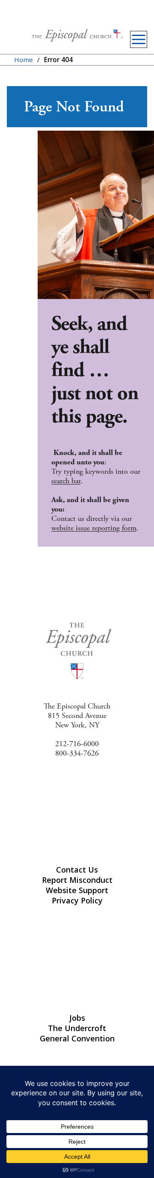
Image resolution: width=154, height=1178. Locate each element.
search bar (65, 481)
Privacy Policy (77, 900)
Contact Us (77, 869)
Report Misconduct (77, 880)
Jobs (77, 1018)
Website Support (77, 890)
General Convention (77, 1038)
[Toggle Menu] (138, 39)
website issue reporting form (93, 528)
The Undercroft (77, 1028)
